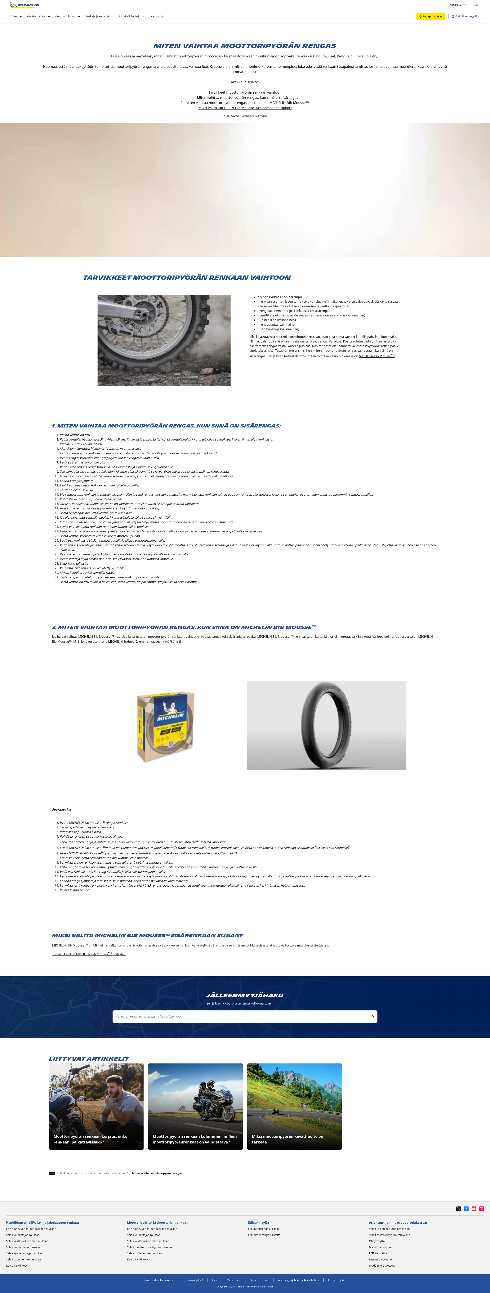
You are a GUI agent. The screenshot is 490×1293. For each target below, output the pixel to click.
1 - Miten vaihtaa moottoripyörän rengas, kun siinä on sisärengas (245, 97)
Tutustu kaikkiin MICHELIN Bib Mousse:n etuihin (89, 954)
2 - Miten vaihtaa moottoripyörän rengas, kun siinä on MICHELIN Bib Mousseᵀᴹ (245, 102)
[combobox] (245, 1016)
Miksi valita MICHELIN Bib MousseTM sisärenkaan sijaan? (245, 107)
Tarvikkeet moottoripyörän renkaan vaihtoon (245, 92)
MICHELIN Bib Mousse (377, 356)
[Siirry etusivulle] (24, 5)
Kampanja (157, 16)
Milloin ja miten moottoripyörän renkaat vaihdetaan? (94, 1173)
